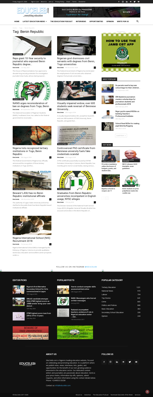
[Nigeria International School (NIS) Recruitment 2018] (32, 225)
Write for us (123, 21)
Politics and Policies (108, 161)
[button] (137, 21)
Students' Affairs (18, 99)
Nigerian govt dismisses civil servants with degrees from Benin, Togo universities (76, 61)
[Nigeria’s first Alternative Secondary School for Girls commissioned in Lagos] (19, 290)
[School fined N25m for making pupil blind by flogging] (108, 126)
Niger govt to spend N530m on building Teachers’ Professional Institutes (127, 113)
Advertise (87, 395)
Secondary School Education (128, 160)
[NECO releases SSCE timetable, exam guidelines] (131, 156)
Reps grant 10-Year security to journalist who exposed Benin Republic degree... (29, 61)
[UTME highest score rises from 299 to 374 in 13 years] (19, 316)
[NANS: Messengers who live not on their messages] (63, 301)
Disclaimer (82, 2)
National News (17, 54)
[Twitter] (134, 1)
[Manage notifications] (147, 392)
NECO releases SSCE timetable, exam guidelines (129, 166)
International (62, 99)
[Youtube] (138, 1)
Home (16, 21)
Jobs (14, 234)
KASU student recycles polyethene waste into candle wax (130, 191)
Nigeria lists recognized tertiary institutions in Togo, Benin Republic (30, 151)
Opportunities (96, 21)
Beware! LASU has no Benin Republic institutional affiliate (29, 194)
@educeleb (91, 267)
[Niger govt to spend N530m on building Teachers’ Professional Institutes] (108, 114)
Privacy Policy (59, 2)
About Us (44, 2)
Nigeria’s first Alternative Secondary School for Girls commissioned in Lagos (37, 289)
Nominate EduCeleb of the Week (122, 395)
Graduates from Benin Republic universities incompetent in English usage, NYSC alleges (76, 196)
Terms (74, 2)
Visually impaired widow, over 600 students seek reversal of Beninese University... (76, 106)
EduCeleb (16, 67)
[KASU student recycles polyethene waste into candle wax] (131, 180)
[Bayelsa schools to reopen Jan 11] (111, 180)
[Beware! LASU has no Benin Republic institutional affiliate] (32, 180)
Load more (120, 135)
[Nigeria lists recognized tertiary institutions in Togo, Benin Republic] (32, 135)
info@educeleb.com (63, 385)
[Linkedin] (126, 1)
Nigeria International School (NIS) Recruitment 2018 (31, 239)
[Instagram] (123, 1)
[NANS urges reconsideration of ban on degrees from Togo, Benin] (32, 90)
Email (68, 2)
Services (137, 395)
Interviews (81, 21)
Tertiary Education (19, 189)
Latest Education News (34, 21)
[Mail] (130, 1)
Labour (60, 54)
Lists (14, 144)
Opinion (110, 21)
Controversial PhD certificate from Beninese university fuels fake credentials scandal (76, 151)
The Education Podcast (61, 21)
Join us (51, 2)
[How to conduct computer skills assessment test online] (63, 290)
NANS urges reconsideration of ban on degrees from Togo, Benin (31, 105)
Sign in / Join (35, 2)
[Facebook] (119, 1)
